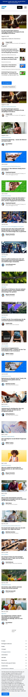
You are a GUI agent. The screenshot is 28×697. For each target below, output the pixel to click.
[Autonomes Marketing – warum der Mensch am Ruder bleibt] (14, 128)
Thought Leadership (10, 436)
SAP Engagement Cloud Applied (17, 226)
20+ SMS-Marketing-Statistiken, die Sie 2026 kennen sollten (12, 648)
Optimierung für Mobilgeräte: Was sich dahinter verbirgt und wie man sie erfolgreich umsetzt (12, 410)
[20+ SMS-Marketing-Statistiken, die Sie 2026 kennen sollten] (14, 635)
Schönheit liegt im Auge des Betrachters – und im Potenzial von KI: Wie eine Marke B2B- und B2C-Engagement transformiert (10, 74)
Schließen (5, 694)
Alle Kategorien (7, 83)
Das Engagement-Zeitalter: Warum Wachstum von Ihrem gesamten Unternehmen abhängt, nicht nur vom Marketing (11, 618)
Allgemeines (4, 38)
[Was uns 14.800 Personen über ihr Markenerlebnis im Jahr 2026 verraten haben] (14, 456)
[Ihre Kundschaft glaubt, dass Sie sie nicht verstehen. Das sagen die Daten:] (14, 516)
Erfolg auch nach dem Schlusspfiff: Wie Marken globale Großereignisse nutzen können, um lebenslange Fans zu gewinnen (13, 230)
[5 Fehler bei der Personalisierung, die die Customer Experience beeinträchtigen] (14, 307)
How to (2, 346)
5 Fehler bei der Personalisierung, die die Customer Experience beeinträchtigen (13, 320)
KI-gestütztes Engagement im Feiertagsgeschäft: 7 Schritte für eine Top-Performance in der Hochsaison (13, 349)
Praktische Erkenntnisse (14, 38)
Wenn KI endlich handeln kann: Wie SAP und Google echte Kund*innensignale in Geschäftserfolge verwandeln (12, 260)
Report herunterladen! (13, 2)
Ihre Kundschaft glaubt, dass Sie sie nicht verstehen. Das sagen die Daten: (13, 528)
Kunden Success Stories (6, 195)
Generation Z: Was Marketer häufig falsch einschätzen (9, 65)
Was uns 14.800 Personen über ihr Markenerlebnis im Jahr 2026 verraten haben (12, 469)
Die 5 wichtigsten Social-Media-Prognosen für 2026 (13, 439)
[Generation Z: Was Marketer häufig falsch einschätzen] (14, 157)
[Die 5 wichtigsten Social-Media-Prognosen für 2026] (14, 427)
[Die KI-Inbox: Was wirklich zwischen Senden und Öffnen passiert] (14, 575)
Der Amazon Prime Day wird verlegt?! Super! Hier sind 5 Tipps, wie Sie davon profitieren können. (12, 558)
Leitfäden (6, 346)
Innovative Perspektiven (6, 69)
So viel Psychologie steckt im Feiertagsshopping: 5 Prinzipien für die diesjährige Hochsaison (12, 32)
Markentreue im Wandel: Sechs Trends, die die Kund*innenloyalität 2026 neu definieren (13, 380)
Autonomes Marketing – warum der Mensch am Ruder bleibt (9, 58)
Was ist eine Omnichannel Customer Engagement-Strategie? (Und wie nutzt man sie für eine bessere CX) (13, 499)
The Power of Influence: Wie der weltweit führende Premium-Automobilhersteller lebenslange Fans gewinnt (13, 290)
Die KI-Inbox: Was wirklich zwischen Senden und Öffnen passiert (11, 587)
